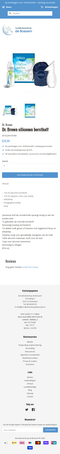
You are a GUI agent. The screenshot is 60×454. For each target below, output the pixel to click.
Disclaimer (30, 364)
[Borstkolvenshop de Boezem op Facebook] (33, 410)
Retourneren (30, 351)
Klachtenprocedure (30, 358)
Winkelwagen (51, 7)
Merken (30, 377)
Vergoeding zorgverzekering (30, 345)
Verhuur (30, 383)
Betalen (30, 342)
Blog (30, 390)
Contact (30, 396)
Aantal (5, 161)
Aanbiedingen (30, 380)
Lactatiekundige (30, 387)
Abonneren (50, 430)
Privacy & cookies (30, 361)
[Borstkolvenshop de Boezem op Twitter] (26, 410)
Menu (8, 7)
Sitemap (30, 393)
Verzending (30, 348)
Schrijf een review (30, 267)
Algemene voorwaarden (30, 355)
